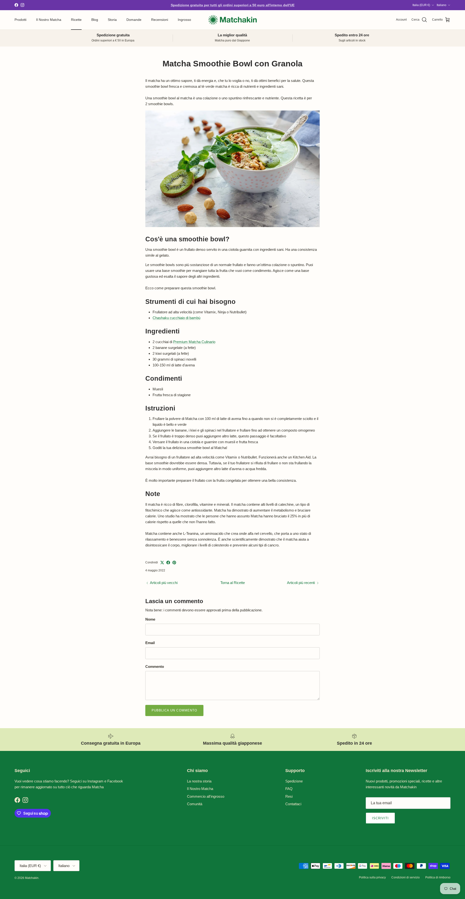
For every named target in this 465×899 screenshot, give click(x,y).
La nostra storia (199, 781)
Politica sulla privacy (372, 877)
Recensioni (159, 20)
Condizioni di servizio (405, 877)
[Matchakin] (232, 20)
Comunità (194, 804)
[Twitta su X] (162, 562)
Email (150, 643)
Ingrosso (184, 20)
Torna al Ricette (232, 583)
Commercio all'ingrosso (205, 796)
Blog (94, 20)
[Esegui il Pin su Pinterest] (174, 562)
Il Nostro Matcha (48, 20)
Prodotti (20, 20)
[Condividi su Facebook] (168, 562)
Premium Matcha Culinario (194, 342)
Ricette (76, 20)
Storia (112, 20)
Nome (150, 619)
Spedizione (294, 781)
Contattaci (293, 804)
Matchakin (32, 878)
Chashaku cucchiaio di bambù (176, 318)
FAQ (289, 789)
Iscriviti (380, 818)
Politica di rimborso (437, 877)
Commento (154, 666)
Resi (289, 796)
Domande (133, 20)
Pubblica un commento (174, 710)
